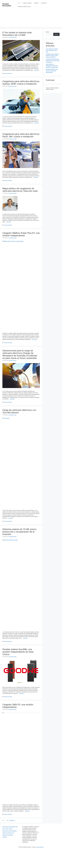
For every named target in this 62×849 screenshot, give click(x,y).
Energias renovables (27, 3)
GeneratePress (40, 847)
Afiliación (4, 837)
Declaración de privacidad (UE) (9, 826)
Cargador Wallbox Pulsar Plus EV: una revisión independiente (21, 234)
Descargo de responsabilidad (9, 830)
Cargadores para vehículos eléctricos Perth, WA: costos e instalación (20, 135)
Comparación (44, 3)
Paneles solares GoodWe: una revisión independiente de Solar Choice (18, 652)
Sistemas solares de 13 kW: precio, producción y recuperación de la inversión (19, 531)
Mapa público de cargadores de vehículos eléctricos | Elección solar (20, 189)
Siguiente (12, 820)
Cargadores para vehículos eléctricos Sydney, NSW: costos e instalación (20, 82)
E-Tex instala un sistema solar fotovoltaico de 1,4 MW (17, 33)
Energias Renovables (6, 5)
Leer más (36, 70)
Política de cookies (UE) (8, 832)
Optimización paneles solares (24, 6)
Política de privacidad (7, 834)
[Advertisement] (31, 18)
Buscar (47, 32)
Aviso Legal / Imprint (7, 828)
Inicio (19, 3)
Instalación (36, 3)
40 (8, 820)
